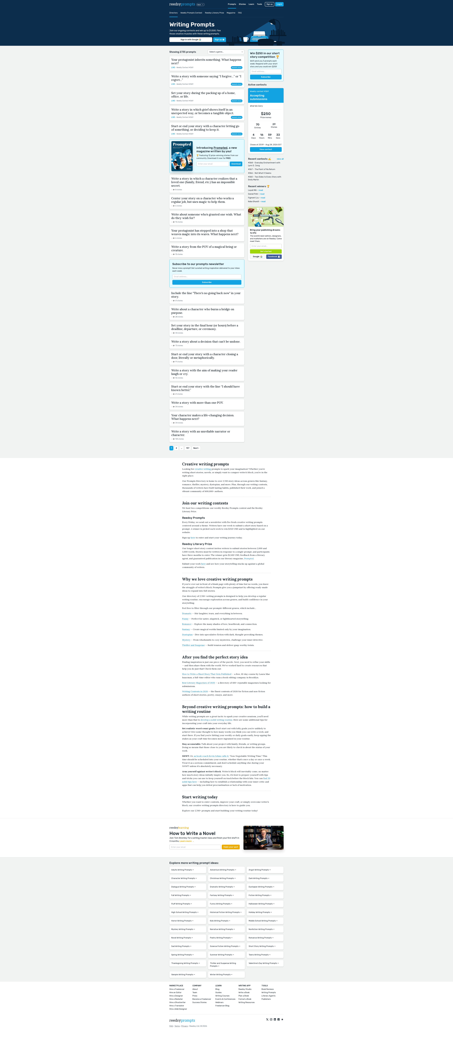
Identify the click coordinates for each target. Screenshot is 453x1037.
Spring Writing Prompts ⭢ (182, 955)
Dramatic (187, 613)
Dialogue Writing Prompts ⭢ (183, 887)
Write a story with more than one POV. (197, 403)
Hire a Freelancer (176, 989)
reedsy (182, 4)
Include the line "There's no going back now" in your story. (206, 294)
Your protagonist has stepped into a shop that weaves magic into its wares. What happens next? (204, 232)
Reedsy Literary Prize (214, 13)
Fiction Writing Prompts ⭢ (260, 895)
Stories (242, 4)
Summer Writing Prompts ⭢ (222, 955)
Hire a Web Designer (178, 1009)
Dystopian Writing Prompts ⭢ (261, 887)
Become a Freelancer (201, 999)
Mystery (186, 639)
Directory (173, 13)
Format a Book (245, 999)
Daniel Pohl (253, 194)
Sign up (269, 4)
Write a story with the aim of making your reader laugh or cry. (204, 372)
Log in (279, 4)
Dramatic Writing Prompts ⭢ (222, 887)
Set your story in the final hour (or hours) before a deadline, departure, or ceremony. (204, 327)
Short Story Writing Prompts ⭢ (262, 946)
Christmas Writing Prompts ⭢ (223, 878)
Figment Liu (253, 198)
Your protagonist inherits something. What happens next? (206, 61)
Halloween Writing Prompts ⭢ (262, 904)
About (195, 989)
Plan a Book (244, 996)
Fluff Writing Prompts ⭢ (181, 904)
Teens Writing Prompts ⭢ (260, 955)
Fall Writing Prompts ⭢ (181, 895)
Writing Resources (247, 1002)
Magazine (231, 13)
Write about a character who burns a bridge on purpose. (202, 311)
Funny (185, 618)
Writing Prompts (269, 992)
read (261, 190)
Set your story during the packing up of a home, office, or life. (203, 94)
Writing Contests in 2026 (195, 691)
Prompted (220, 147)
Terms (177, 1026)
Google (256, 257)
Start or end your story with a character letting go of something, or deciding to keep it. (205, 127)
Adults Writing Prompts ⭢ (182, 870)
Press (194, 996)
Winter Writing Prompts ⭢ (221, 974)
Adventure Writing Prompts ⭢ (223, 870)
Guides (218, 992)
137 (187, 448)
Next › (196, 448)
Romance (186, 624)
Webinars (219, 1002)
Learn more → (187, 841)
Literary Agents (268, 996)
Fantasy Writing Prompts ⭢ (222, 895)
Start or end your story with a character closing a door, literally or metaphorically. (204, 356)
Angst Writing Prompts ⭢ (260, 870)
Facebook (272, 257)
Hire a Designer (176, 996)
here (193, 537)
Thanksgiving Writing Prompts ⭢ (185, 963)
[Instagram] (271, 1019)
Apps (199, 4)
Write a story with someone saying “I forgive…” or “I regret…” (206, 78)
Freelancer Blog (222, 1006)
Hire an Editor (175, 992)
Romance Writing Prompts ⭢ (261, 938)
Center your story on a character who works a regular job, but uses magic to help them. (202, 200)
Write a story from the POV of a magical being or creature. (204, 248)
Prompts (232, 4)
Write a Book (244, 992)
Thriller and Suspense (193, 645)
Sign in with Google (189, 39)
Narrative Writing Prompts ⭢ (222, 929)
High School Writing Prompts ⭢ (185, 912)
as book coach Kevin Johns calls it (211, 756)
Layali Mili (252, 190)
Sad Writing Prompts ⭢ (181, 946)
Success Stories (199, 1002)
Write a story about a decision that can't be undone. (205, 341)
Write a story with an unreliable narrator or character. (200, 433)
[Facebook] (278, 1019)
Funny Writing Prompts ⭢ (221, 904)
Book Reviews (268, 989)
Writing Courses (222, 996)
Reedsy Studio (245, 989)
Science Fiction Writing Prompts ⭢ (225, 946)
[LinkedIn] (274, 1019)
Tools (259, 4)
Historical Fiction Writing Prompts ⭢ (226, 912)
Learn (251, 4)
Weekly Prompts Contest (191, 13)
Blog (217, 989)
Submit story (236, 67)
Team (194, 992)
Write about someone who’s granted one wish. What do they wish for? (206, 216)
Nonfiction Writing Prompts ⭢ (262, 929)
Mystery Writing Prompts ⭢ (183, 929)
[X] (267, 1019)
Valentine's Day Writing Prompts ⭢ (264, 963)
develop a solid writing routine (216, 719)
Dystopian (187, 634)
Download (236, 164)
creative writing (203, 469)
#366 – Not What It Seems (259, 173)
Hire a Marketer (176, 999)
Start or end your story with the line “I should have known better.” (205, 388)
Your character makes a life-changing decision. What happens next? (202, 417)
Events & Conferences (225, 999)
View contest (266, 149)
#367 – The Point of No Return (261, 169)
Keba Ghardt (253, 201)
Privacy (184, 1026)
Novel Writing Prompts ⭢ (182, 938)
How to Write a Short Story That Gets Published (206, 674)
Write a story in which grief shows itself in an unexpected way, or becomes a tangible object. (202, 111)
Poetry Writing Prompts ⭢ (221, 938)
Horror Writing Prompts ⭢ (182, 921)
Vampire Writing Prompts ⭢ (183, 974)
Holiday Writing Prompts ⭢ (260, 912)
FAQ (240, 13)
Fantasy (186, 629)
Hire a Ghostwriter (177, 1002)
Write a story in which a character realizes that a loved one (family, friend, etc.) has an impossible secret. (204, 182)
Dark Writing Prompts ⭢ (259, 878)
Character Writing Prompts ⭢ (184, 878)
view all (280, 159)
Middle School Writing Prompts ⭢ (263, 921)
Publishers (266, 999)
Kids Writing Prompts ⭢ (220, 921)
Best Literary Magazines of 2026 (198, 682)
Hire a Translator (176, 1006)
